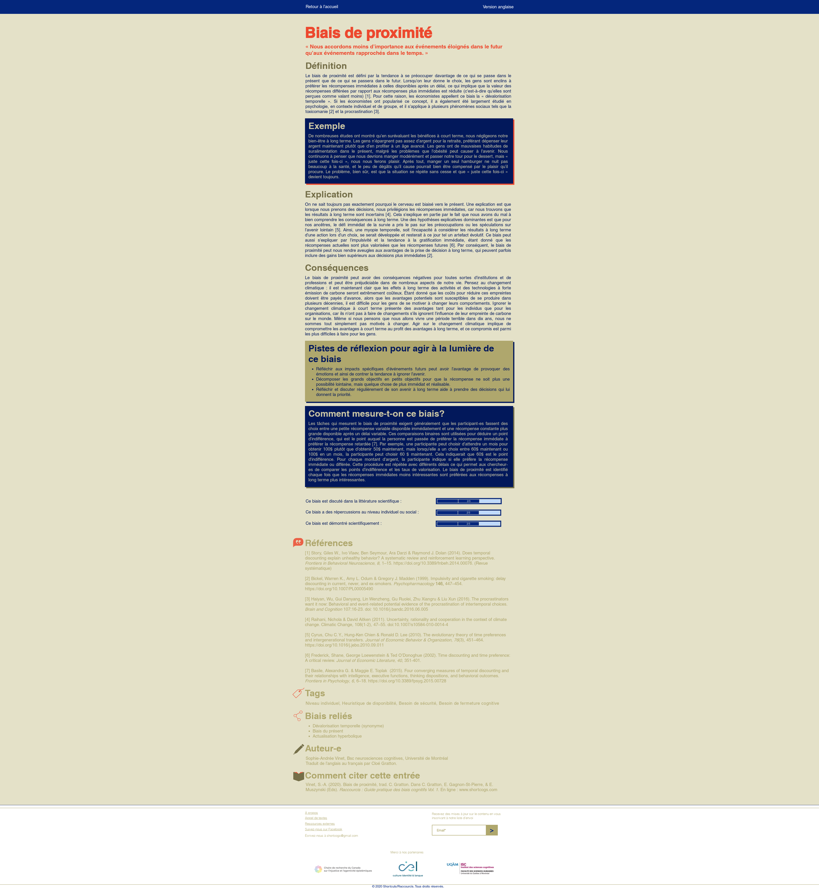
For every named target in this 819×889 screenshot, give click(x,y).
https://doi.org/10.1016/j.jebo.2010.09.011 (344, 645)
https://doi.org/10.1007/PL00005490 (339, 588)
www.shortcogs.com (478, 789)
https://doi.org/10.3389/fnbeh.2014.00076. (433, 563)
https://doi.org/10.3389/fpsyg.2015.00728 (407, 680)
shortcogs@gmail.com (342, 836)
